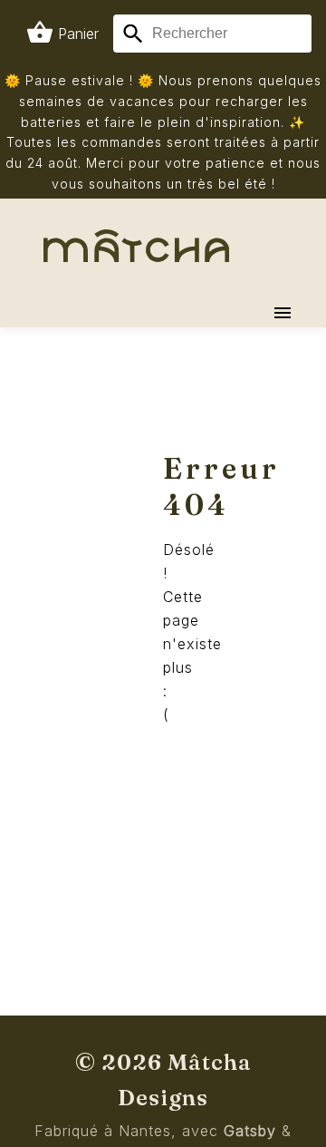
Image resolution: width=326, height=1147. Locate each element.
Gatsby (250, 1131)
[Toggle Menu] (282, 312)
